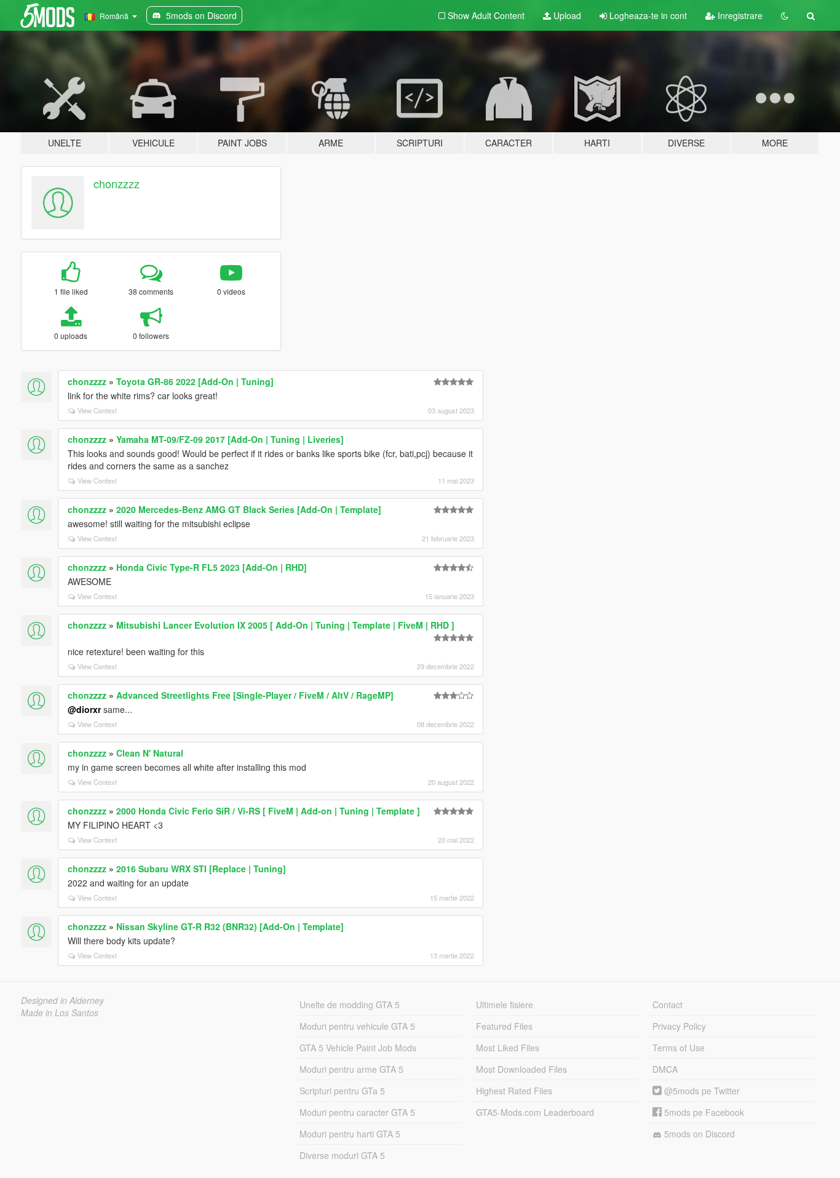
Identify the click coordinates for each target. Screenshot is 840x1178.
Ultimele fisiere (504, 1004)
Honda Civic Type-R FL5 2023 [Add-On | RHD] (211, 567)
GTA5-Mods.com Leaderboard (535, 1112)
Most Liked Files (507, 1047)
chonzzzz (116, 183)
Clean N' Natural (149, 753)
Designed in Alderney (62, 1000)
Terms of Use (678, 1047)
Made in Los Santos (59, 1012)
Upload (566, 15)
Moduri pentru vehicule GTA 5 (357, 1026)
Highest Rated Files (514, 1090)
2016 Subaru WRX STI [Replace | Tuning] (201, 868)
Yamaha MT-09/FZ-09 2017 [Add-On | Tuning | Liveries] (230, 439)
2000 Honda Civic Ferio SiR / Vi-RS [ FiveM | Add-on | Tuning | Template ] (268, 811)
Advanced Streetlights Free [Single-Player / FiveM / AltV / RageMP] (255, 695)
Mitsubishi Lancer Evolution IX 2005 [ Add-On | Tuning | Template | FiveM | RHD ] (285, 625)
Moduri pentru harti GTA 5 (349, 1134)
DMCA (665, 1069)
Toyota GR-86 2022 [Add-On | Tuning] (195, 381)
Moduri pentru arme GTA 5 (351, 1069)
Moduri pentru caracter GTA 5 (357, 1112)
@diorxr (84, 709)
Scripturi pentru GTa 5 (342, 1090)
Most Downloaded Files (521, 1069)
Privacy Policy (679, 1026)
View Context (97, 410)
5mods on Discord (698, 1134)
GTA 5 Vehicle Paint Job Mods (357, 1047)
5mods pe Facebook (703, 1112)
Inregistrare (739, 15)
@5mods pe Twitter (701, 1090)
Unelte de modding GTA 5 (349, 1004)
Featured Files (504, 1026)
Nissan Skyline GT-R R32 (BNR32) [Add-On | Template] (230, 926)
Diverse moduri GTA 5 (342, 1155)
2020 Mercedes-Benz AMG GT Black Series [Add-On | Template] (248, 509)
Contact (667, 1004)
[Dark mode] (785, 15)
